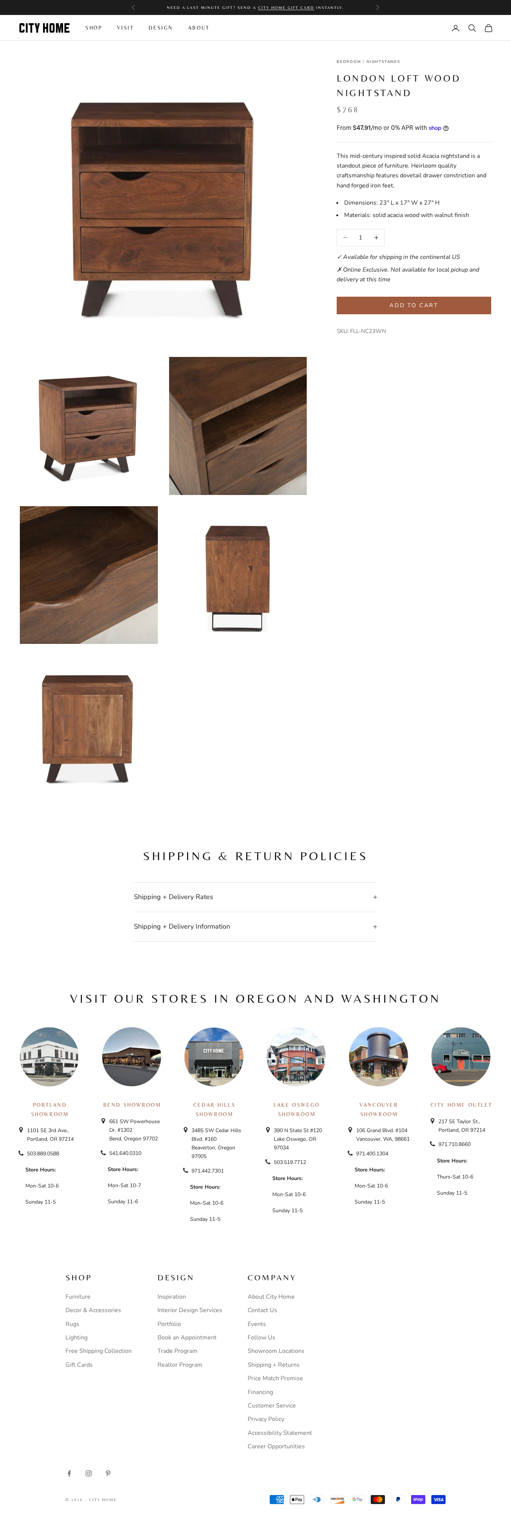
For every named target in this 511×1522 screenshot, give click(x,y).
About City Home (271, 1297)
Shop (93, 28)
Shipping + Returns (274, 1365)
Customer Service (272, 1406)
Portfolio (169, 1324)
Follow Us (261, 1337)
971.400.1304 (372, 1153)
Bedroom (349, 61)
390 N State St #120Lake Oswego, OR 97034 (298, 1139)
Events (257, 1324)
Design (161, 28)
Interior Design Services (189, 1310)
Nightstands (383, 61)
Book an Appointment (187, 1337)
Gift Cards (79, 1365)
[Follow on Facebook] (69, 1473)
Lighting (76, 1337)
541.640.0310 (125, 1153)
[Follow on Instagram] (88, 1473)
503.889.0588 (43, 1153)
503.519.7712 (290, 1162)
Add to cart (413, 305)
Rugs (72, 1324)
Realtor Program (179, 1365)
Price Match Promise (275, 1378)
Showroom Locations (276, 1351)
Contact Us (262, 1310)
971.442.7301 (208, 1170)
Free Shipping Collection (98, 1351)
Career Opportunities (276, 1446)
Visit (125, 28)
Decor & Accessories (93, 1310)
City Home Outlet (461, 1105)
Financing (260, 1392)
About (198, 28)
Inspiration (171, 1297)
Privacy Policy (266, 1419)
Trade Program (177, 1351)
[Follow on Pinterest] (108, 1473)
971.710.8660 (454, 1144)
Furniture (78, 1297)
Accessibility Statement (280, 1433)
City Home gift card (286, 7)
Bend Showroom (132, 1105)
